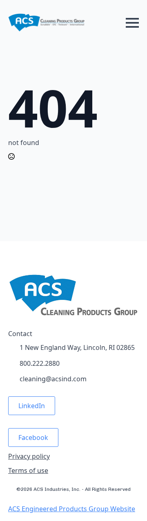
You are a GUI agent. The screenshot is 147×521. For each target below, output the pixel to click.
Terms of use (28, 470)
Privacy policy (29, 456)
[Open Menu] (132, 22)
